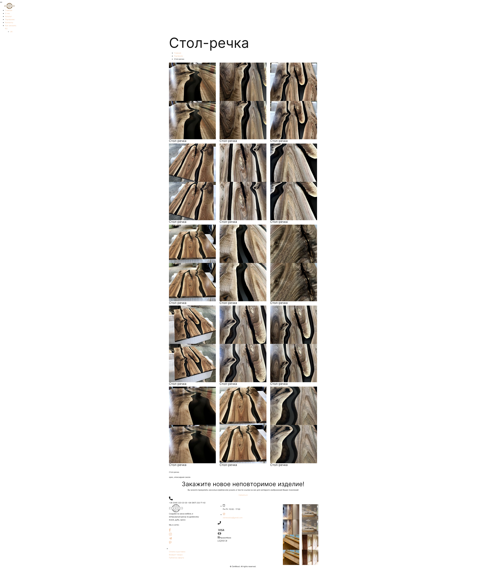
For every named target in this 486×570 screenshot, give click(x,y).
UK (11, 31)
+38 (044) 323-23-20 (178, 503)
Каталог (8, 16)
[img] (171, 498)
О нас (7, 13)
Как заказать (10, 25)
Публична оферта (176, 558)
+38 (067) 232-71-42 (196, 503)
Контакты (9, 22)
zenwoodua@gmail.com (232, 518)
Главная (8, 10)
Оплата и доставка (177, 552)
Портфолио (10, 19)
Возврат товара (176, 555)
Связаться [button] (243, 495)
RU (6, 28)
